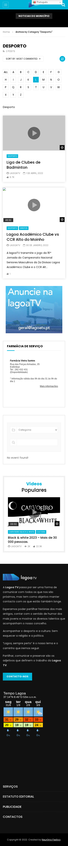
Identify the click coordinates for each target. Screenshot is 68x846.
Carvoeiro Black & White (21, 532)
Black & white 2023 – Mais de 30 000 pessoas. (32, 539)
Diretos (24, 228)
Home (6, 31)
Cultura (41, 532)
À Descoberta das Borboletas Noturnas (34, 22)
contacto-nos (17, 676)
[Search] (63, 4)
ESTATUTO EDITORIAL (18, 796)
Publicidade (12, 807)
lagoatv (15, 173)
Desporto (12, 156)
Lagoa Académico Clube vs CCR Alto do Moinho (33, 237)
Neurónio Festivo (51, 839)
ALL (6, 72)
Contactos (12, 817)
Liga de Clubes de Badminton (23, 165)
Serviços (10, 786)
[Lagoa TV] (34, 5)
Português (42, 2)
